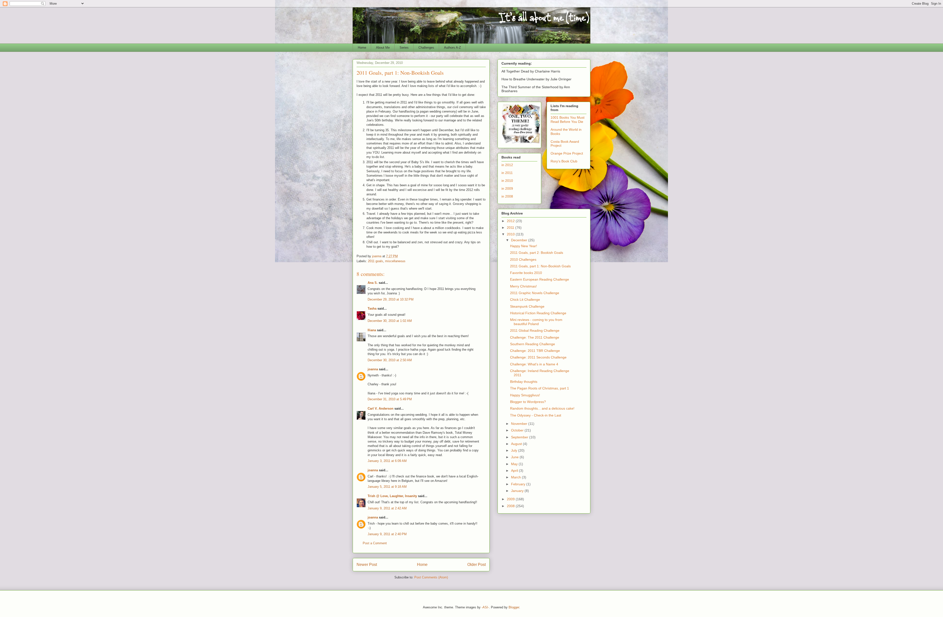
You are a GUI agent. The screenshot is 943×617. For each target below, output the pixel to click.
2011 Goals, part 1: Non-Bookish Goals (540, 266)
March (516, 477)
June (515, 457)
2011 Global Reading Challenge (534, 330)
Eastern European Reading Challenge (539, 279)
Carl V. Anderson (380, 408)
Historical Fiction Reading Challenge (538, 313)
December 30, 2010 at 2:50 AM (390, 360)
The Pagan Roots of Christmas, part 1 (539, 388)
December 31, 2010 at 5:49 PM (390, 399)
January (518, 491)
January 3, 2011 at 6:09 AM (387, 461)
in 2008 (507, 196)
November (519, 424)
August (517, 444)
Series (404, 47)
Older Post (476, 564)
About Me (383, 47)
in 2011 (507, 173)
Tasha (372, 308)
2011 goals (375, 261)
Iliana (372, 330)
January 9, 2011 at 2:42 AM (387, 508)
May (515, 464)
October (518, 430)
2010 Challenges (523, 259)
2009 (511, 499)
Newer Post (367, 564)
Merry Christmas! (523, 286)
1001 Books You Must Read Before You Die (567, 119)
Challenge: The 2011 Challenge (534, 337)
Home (362, 47)
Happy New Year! (523, 246)
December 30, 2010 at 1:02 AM (390, 321)
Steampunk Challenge (527, 306)
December (519, 240)
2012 (511, 221)
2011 (511, 228)
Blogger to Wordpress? (528, 402)
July (514, 450)
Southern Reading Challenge (532, 344)
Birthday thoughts (523, 382)
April (515, 471)
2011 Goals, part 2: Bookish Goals (536, 253)
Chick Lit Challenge (525, 299)
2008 (511, 506)
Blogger (514, 607)
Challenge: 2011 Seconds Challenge (538, 357)
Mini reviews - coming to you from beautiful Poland (536, 322)
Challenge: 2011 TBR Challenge (535, 351)
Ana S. (373, 283)
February (518, 484)
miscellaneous (395, 261)
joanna (373, 369)
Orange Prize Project (567, 153)
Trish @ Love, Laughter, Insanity (392, 496)
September (520, 437)
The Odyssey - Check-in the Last (535, 415)
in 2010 (507, 181)
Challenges (426, 47)
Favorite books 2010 (526, 273)
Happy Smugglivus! (525, 395)
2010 (511, 234)
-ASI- (485, 607)
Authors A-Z (452, 47)
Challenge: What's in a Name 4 (534, 364)
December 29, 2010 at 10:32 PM (391, 299)
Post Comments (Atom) (431, 577)
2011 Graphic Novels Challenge (534, 293)
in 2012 (507, 165)
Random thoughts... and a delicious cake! (542, 408)
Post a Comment (375, 543)
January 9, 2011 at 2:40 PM (387, 534)
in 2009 (507, 188)
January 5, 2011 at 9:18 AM (387, 486)
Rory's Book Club (564, 161)
